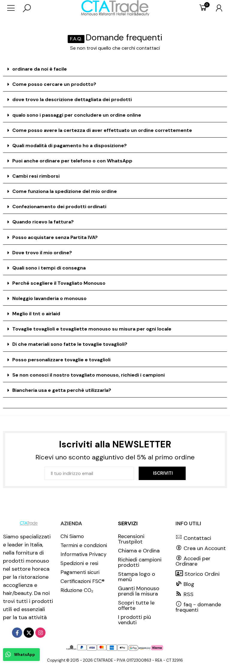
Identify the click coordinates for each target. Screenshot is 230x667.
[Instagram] (40, 633)
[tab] (115, 69)
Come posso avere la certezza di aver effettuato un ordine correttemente (102, 130)
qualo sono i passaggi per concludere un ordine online (76, 115)
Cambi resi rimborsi (36, 176)
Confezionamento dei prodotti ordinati (59, 206)
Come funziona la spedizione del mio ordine (64, 191)
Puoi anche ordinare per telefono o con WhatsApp (72, 161)
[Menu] (14, 8)
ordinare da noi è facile (39, 69)
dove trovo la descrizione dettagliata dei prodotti (72, 99)
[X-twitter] (29, 633)
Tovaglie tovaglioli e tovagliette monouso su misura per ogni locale (91, 329)
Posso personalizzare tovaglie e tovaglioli (61, 360)
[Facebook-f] (17, 633)
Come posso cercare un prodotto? (54, 84)
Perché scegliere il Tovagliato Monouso (58, 283)
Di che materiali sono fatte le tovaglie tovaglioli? (69, 344)
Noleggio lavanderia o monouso (49, 298)
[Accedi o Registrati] (216, 8)
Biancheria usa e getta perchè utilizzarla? (61, 390)
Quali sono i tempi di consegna (49, 268)
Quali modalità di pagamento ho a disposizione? (69, 145)
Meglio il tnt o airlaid (36, 313)
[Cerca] (27, 8)
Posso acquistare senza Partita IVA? (55, 237)
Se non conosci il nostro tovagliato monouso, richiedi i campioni (88, 375)
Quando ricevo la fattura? (43, 222)
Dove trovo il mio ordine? (42, 252)
